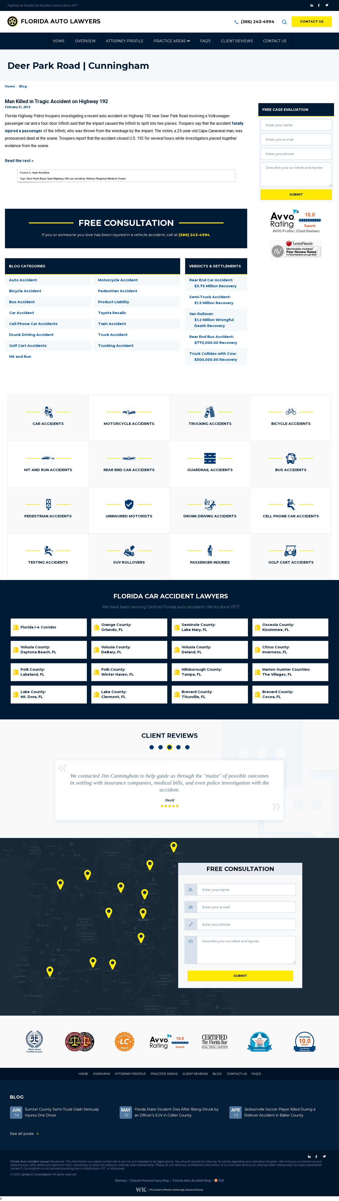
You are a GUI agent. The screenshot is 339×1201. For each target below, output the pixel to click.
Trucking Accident (116, 345)
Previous (62, 768)
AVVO (136, 1042)
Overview (85, 41)
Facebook (320, 5)
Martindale (316, 1042)
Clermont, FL (113, 697)
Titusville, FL (193, 697)
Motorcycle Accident (118, 280)
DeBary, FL (111, 652)
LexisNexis (296, 249)
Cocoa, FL (271, 697)
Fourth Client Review (178, 747)
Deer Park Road (36, 178)
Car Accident (21, 313)
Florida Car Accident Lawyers (170, 596)
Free (285, 109)
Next (276, 806)
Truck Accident (113, 334)
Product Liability (113, 302)
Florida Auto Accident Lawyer (29, 1161)
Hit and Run (20, 356)
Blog (23, 86)
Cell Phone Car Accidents (33, 324)
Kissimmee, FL (275, 629)
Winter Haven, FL (117, 674)
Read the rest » (19, 160)
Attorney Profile (124, 41)
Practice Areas (170, 41)
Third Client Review (169, 747)
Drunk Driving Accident (31, 334)
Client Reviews (237, 41)
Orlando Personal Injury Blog (149, 1180)
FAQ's (205, 41)
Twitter (328, 5)
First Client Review (152, 747)
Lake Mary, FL (194, 629)
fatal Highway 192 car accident (66, 178)
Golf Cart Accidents (28, 345)
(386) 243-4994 (257, 21)
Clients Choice (226, 1042)
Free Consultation (126, 223)
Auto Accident (40, 172)
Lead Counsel (91, 1042)
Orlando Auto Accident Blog (191, 1180)
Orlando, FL (112, 629)
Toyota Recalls (112, 313)
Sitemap (120, 1180)
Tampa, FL (191, 674)
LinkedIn (312, 5)
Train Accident (112, 324)
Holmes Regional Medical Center (106, 178)
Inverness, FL (274, 652)
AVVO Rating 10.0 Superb (296, 219)
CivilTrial (181, 1042)
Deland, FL (192, 652)
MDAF (46, 1042)
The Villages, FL (277, 674)
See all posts (22, 1133)
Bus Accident (22, 302)
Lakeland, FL (32, 674)
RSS (221, 1180)
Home (59, 41)
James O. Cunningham (36, 1174)
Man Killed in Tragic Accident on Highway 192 (56, 101)
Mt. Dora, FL (32, 697)
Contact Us (312, 21)
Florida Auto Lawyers (61, 21)
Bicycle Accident (25, 291)
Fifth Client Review (187, 747)
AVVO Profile (283, 231)
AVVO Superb (271, 1042)
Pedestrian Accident (117, 291)
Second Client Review (161, 747)
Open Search (284, 21)
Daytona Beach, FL (38, 652)
